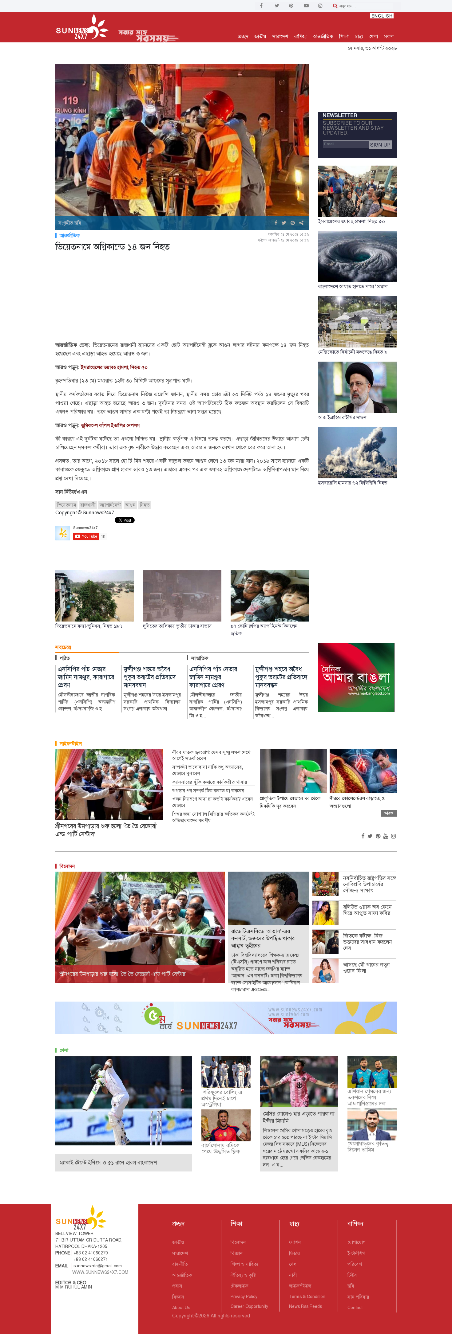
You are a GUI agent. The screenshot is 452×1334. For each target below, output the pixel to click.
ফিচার (294, 1253)
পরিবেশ (354, 1264)
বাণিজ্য (300, 36)
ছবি (350, 1286)
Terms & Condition (307, 1296)
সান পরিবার (358, 1297)
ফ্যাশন (295, 1242)
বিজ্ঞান (178, 1297)
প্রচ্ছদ (243, 36)
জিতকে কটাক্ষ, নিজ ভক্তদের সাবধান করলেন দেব (367, 942)
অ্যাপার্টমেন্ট (110, 505)
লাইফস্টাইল (71, 743)
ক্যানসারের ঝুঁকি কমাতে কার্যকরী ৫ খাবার (209, 782)
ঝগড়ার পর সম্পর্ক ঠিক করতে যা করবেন (208, 791)
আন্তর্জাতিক (323, 36)
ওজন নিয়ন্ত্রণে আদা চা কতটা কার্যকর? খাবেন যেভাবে (212, 802)
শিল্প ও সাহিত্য (245, 1264)
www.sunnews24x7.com (100, 1272)
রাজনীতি (180, 1264)
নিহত (145, 505)
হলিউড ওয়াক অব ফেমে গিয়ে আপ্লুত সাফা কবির (367, 910)
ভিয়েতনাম (66, 505)
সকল (389, 36)
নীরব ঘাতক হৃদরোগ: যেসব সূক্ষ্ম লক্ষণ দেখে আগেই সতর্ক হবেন (211, 755)
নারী (293, 1275)
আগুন (130, 505)
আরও (388, 813)
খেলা (373, 36)
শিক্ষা (343, 36)
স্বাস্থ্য (359, 36)
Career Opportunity (249, 1306)
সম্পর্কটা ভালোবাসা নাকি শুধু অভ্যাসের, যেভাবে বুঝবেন (207, 770)
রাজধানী (87, 505)
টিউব (352, 1275)
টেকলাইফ (239, 1286)
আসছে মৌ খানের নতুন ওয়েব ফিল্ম (366, 968)
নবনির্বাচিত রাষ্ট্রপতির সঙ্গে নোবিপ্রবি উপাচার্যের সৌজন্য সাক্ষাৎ (369, 884)
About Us (181, 1307)
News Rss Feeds (305, 1306)
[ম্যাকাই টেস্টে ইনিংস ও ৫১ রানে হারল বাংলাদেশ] (123, 1100)
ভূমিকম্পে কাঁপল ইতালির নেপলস (110, 425)
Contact (355, 1307)
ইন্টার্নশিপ (356, 1253)
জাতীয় (260, 36)
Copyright (182, 1315)
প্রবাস (177, 1286)
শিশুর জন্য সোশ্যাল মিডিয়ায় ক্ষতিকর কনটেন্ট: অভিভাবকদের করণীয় (213, 817)
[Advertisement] (182, 298)
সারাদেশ (280, 36)
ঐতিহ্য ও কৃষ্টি (243, 1275)
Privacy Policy (244, 1296)
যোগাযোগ (356, 1242)
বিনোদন (67, 866)
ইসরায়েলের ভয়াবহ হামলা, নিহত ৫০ (114, 367)
